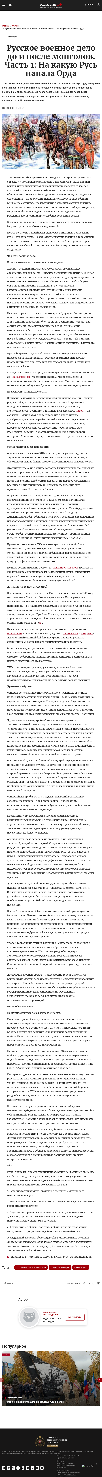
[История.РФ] (51, 5)
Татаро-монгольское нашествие (31, 1267)
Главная (5, 26)
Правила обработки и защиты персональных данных (68, 1457)
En (10, 5)
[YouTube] (27, 1468)
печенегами (70, 633)
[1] (40, 622)
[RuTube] (22, 1468)
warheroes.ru (71, 1475)
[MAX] (3, 1468)
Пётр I (79, 410)
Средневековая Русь (60, 1267)
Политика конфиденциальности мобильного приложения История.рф (66, 1464)
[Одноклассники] (32, 1468)
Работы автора (74, 1317)
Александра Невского (65, 567)
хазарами (87, 633)
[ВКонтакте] (13, 1468)
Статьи (15, 26)
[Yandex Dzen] (37, 1468)
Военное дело (80, 1267)
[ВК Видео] (18, 1468)
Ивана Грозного (21, 376)
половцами (14, 633)
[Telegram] (8, 1468)
